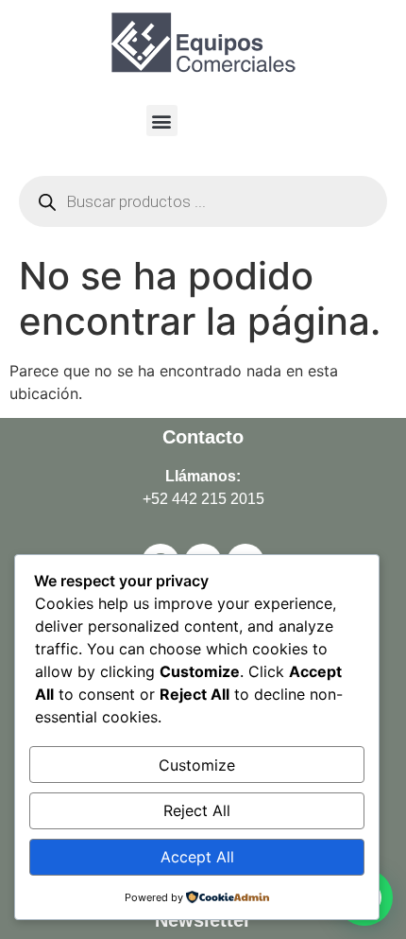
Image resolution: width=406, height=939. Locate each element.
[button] (162, 120)
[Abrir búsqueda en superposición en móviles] (203, 201)
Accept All (197, 856)
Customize (197, 765)
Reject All (196, 810)
